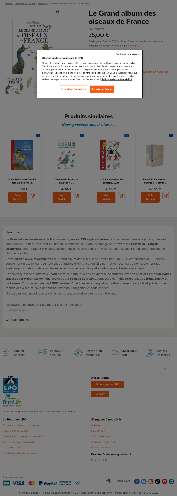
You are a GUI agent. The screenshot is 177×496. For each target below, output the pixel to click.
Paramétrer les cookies (73, 89)
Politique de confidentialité (116, 79)
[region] (90, 74)
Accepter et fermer (102, 89)
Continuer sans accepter (128, 54)
